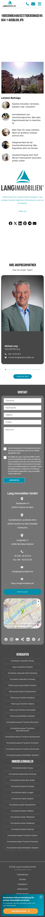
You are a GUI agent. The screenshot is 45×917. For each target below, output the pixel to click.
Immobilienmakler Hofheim (22, 811)
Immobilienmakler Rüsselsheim (22, 805)
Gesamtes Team (23, 376)
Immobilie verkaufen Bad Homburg (22, 673)
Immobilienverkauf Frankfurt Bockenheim (22, 737)
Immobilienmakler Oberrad (22, 829)
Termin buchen (22, 592)
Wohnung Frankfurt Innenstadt (22, 710)
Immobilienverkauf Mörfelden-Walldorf (22, 755)
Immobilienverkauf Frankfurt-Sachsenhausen (22, 729)
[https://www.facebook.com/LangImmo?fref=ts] (6, 640)
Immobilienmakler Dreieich (22, 799)
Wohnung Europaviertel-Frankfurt (22, 685)
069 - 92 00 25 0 (14, 354)
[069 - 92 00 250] (28, 3)
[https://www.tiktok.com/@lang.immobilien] (39, 640)
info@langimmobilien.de (22, 571)
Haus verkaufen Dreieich (22, 667)
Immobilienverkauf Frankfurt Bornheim (22, 722)
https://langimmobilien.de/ (22, 583)
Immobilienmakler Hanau (22, 768)
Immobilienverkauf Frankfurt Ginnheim (22, 743)
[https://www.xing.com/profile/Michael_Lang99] (22, 639)
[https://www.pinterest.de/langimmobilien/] (33, 640)
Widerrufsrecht (22, 894)
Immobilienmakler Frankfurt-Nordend (22, 841)
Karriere (22, 879)
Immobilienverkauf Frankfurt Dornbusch (22, 749)
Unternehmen (22, 874)
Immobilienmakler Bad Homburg (22, 774)
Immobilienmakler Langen (22, 792)
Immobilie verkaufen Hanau (22, 661)
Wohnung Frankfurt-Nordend (22, 698)
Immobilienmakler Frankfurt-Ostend (23, 835)
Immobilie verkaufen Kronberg (22, 679)
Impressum (22, 884)
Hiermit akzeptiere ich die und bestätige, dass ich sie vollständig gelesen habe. (24, 450)
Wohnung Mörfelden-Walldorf (22, 716)
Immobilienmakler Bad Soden (22, 780)
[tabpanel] (22, 319)
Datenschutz (22, 889)
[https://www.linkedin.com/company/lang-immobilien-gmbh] (28, 640)
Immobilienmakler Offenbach (22, 817)
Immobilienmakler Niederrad (22, 823)
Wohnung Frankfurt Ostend (22, 704)
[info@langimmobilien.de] (34, 4)
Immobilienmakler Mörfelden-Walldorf (23, 848)
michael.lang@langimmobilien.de (21, 357)
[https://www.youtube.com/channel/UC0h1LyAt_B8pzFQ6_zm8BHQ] (17, 640)
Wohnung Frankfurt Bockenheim (22, 691)
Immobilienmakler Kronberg (22, 786)
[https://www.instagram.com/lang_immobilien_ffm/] (11, 640)
